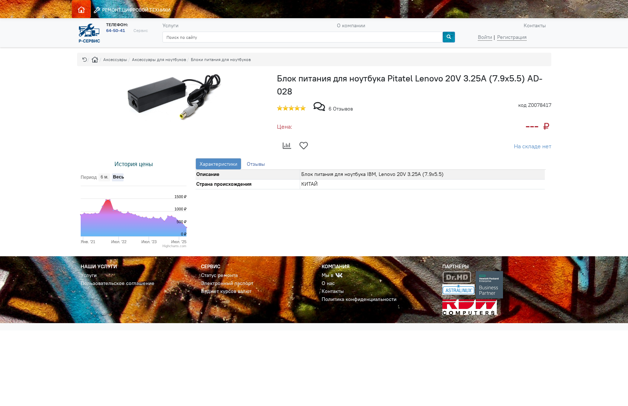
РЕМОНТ (135, 10)
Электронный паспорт (227, 283)
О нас (328, 283)
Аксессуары (115, 59)
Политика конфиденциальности (359, 299)
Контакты (535, 25)
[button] (84, 59)
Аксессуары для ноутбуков (159, 59)
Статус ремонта (219, 275)
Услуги (170, 25)
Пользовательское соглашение (117, 283)
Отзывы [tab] (256, 164)
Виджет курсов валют (226, 291)
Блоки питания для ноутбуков (221, 59)
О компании (351, 25)
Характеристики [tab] (218, 164)
